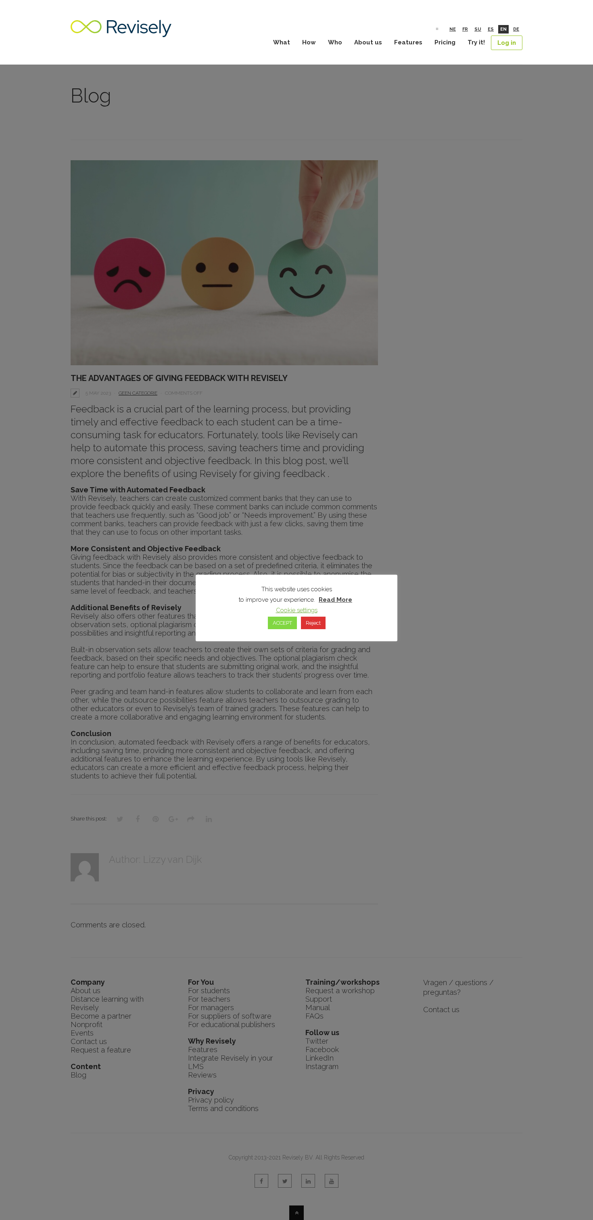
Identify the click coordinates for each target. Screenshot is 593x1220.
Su (477, 29)
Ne (452, 29)
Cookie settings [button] (296, 610)
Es (491, 29)
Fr (465, 29)
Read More (335, 599)
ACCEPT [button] (282, 623)
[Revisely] (121, 33)
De (516, 29)
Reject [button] (313, 623)
